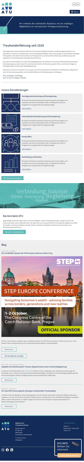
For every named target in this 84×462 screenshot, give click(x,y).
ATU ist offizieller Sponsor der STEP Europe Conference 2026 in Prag (26, 253)
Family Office (27, 136)
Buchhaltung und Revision (32, 157)
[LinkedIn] (11, 450)
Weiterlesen (9, 349)
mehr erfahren (26, 108)
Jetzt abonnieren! (69, 455)
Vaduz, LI (66, 426)
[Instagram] (3, 450)
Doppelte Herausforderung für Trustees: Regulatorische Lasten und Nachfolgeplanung (34, 366)
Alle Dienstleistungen (12, 178)
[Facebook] (7, 450)
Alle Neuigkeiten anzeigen (14, 356)
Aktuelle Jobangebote (14, 232)
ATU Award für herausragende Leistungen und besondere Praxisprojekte (28, 391)
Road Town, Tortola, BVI (71, 428)
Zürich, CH (67, 430)
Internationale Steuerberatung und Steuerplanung (41, 116)
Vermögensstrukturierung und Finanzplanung (39, 96)
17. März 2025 (29, 371)
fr (74, 4)
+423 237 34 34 (21, 438)
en (78, 4)
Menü (75, 11)
